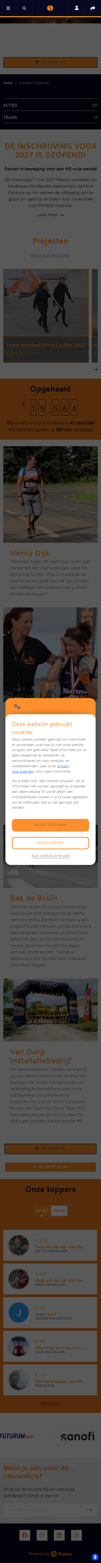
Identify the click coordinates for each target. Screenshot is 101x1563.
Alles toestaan (51, 825)
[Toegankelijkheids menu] (95, 1557)
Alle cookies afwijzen (51, 856)
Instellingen (50, 843)
